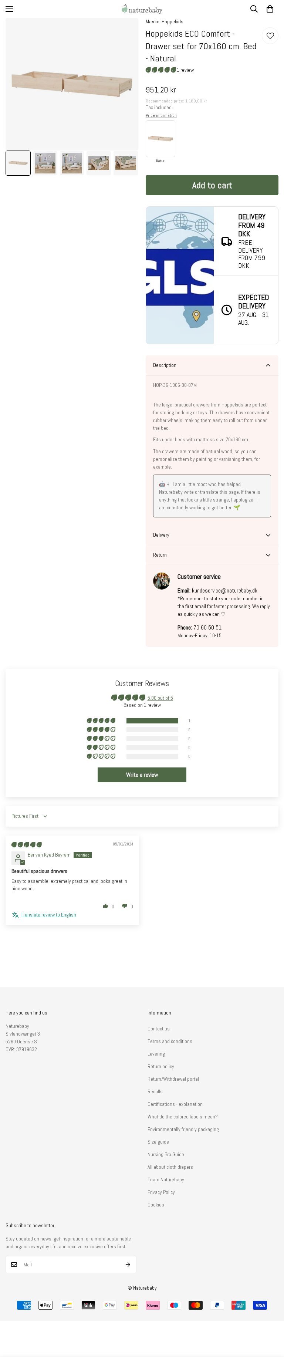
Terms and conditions (170, 1041)
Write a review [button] (142, 775)
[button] (269, 8)
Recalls (155, 1091)
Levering (156, 1053)
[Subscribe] (128, 1264)
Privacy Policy (161, 1192)
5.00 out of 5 (160, 698)
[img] (26, 844)
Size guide (158, 1141)
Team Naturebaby (166, 1179)
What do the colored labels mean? (183, 1116)
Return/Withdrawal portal (173, 1079)
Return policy (161, 1066)
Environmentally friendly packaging (183, 1129)
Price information (161, 115)
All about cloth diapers (170, 1167)
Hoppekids (172, 21)
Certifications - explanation (175, 1104)
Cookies (156, 1204)
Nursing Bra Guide (166, 1154)
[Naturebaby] (142, 9)
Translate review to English (48, 914)
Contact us (159, 1028)
